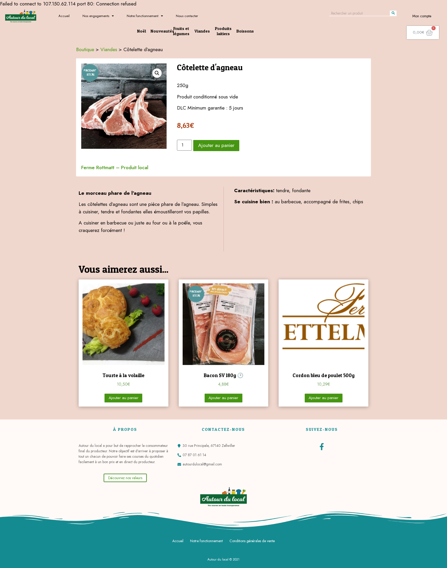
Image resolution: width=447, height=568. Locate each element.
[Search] (393, 13)
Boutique (85, 49)
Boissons (245, 31)
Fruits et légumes (181, 31)
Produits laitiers (223, 31)
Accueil (64, 15)
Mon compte (421, 16)
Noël (141, 31)
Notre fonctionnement (142, 15)
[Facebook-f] (321, 446)
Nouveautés (162, 31)
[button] (125, 478)
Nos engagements (96, 15)
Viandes (202, 31)
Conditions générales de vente (252, 540)
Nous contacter (187, 15)
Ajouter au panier (216, 145)
